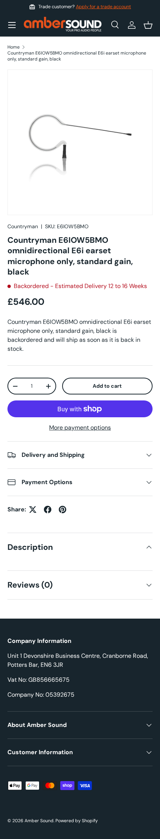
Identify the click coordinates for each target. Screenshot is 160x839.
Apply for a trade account (103, 7)
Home (13, 47)
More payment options (80, 427)
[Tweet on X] (32, 509)
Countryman (22, 226)
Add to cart (107, 386)
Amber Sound (39, 821)
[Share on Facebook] (47, 509)
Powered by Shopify (76, 821)
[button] (148, 25)
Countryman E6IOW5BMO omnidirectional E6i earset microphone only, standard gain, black (76, 56)
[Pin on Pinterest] (62, 509)
